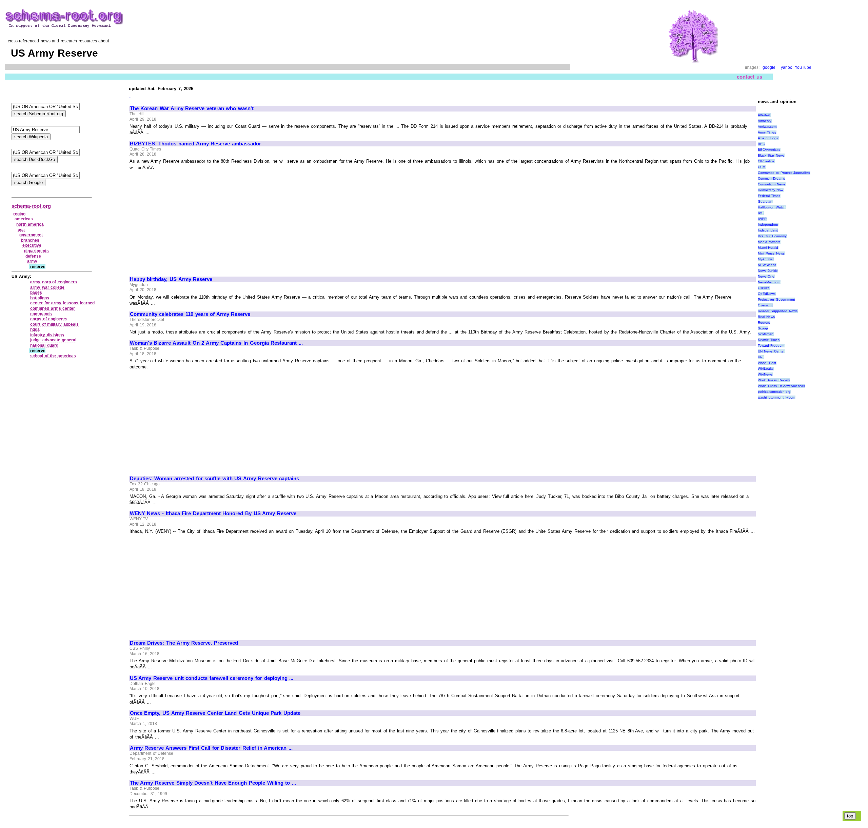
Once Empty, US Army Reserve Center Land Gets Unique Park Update (215, 713)
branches (30, 240)
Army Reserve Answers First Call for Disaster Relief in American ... (211, 748)
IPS (761, 213)
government (31, 235)
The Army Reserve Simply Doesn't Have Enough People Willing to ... (213, 783)
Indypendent (768, 230)
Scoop (763, 328)
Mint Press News (771, 253)
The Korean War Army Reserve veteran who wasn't (192, 108)
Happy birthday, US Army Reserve (171, 279)
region (19, 213)
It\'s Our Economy (772, 236)
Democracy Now (771, 190)
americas (24, 219)
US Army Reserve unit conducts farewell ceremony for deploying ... (211, 678)
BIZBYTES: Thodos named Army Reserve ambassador (195, 143)
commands (41, 313)
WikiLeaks (765, 368)
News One (766, 276)
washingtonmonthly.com (776, 397)
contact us (749, 77)
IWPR (762, 219)
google (769, 67)
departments (36, 250)
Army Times (767, 132)
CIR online (766, 161)
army (32, 261)
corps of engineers (48, 319)
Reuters (764, 322)
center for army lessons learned (62, 303)
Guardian (765, 201)
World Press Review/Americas (781, 386)
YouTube (803, 67)
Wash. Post (767, 363)
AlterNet (764, 115)
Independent (768, 224)
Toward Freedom (771, 345)
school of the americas (53, 356)
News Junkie (768, 270)
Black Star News (771, 155)
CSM (761, 167)
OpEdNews (766, 294)
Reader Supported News (777, 311)
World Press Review (774, 380)
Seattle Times (769, 340)
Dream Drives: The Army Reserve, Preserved (184, 643)
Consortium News (772, 184)
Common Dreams (771, 178)
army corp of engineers (53, 282)
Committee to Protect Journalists (784, 173)
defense (33, 256)
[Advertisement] (187, 220)
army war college (47, 287)
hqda (35, 329)
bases (36, 292)
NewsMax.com (769, 282)
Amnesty (764, 121)
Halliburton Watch (772, 207)
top (850, 816)
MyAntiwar (766, 259)
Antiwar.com (767, 126)
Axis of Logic (768, 138)
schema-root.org (31, 206)
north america (30, 224)
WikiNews (765, 374)
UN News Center (771, 351)
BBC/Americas (769, 150)
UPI (761, 357)
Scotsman (765, 334)
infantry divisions (47, 334)
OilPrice (764, 288)
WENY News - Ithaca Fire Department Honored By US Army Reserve (213, 513)
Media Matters (769, 242)
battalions (39, 298)
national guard (44, 345)
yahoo (786, 67)
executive (31, 245)
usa (21, 229)
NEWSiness (767, 265)
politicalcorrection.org (774, 391)
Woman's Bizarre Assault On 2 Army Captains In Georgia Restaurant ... (216, 343)
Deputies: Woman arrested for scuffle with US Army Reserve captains (214, 478)
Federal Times (769, 196)
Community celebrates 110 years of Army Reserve (190, 314)
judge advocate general (53, 340)
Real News (766, 317)
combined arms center (52, 308)
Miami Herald (768, 247)
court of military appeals (54, 324)
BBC (761, 144)
